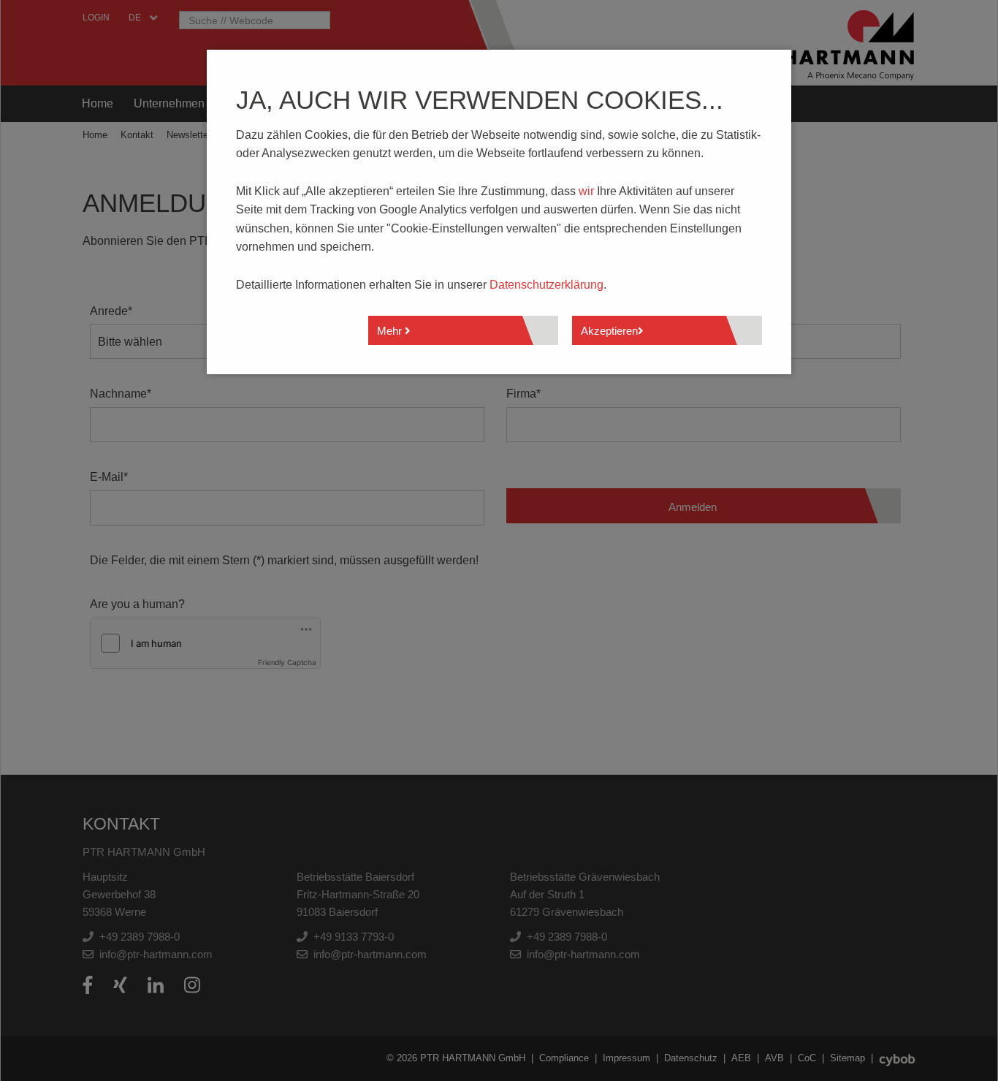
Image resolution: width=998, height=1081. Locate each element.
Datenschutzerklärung (546, 284)
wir (586, 191)
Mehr (391, 331)
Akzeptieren (609, 331)
